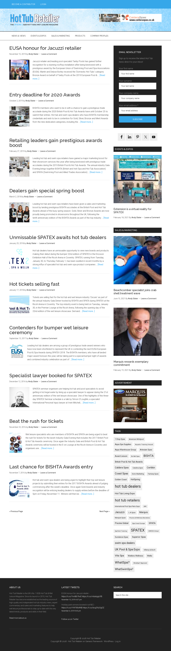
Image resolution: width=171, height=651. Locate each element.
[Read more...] (86, 122)
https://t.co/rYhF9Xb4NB (71, 608)
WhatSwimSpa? (124, 569)
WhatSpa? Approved (140, 563)
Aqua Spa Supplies (123, 444)
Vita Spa (119, 555)
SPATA (152, 523)
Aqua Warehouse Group (125, 449)
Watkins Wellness (135, 556)
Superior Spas (139, 537)
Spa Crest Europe (138, 523)
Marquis (143, 512)
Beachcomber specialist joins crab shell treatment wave (135, 292)
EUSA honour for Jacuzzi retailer (45, 48)
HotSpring (135, 479)
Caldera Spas (122, 467)
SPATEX (138, 530)
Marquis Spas (120, 518)
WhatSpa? (122, 562)
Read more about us (17, 618)
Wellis (149, 556)
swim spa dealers (125, 543)
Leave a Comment (49, 54)
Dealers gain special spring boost (46, 190)
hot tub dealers (128, 486)
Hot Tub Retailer (34, 20)
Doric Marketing (138, 474)
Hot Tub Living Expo (125, 493)
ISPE (145, 506)
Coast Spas (121, 473)
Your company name (128, 93)
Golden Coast (121, 479)
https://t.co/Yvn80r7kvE (71, 596)
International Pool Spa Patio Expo (127, 506)
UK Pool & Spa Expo (127, 549)
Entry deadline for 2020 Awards (44, 95)
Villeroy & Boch (149, 550)
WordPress (109, 641)
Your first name (126, 68)
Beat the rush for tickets (36, 421)
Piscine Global (121, 523)
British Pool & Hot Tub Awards (129, 462)
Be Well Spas (135, 456)
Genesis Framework (93, 641)
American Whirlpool (136, 439)
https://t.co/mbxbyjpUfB (92, 596)
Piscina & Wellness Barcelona (139, 518)
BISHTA (148, 455)
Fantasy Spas (153, 474)
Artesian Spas (146, 449)
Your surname (125, 81)
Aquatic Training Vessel (144, 444)
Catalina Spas (138, 468)
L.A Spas (132, 512)
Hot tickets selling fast (34, 284)
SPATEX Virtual (153, 531)
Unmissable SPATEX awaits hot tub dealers (57, 237)
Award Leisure (121, 456)
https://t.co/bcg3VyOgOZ (93, 608)
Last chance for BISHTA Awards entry (51, 466)
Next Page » (105, 511)
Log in (118, 641)
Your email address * (128, 105)
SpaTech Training (121, 531)
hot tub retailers (127, 500)
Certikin (151, 467)
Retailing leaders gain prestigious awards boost (55, 143)
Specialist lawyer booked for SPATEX (50, 375)
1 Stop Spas (120, 439)
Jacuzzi (120, 512)
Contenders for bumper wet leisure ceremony (48, 330)
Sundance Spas (121, 537)
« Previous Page (16, 511)
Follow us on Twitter (70, 619)
